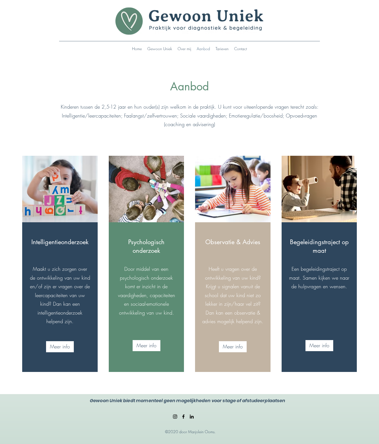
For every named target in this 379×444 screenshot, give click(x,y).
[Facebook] (183, 416)
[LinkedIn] (191, 416)
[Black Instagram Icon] (175, 416)
